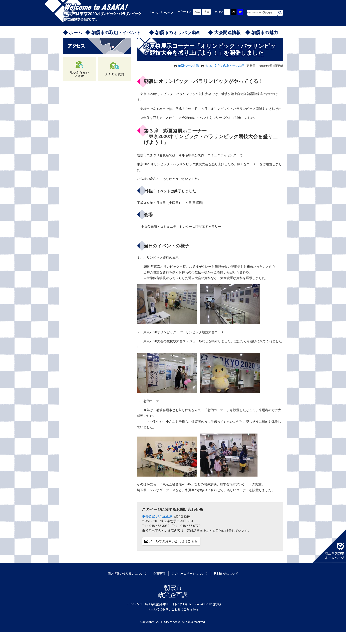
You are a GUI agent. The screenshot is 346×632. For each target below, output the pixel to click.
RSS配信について (226, 573)
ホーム (75, 32)
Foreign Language (162, 12)
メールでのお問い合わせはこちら (173, 541)
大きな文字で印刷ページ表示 (224, 65)
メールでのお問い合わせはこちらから (173, 609)
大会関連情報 (227, 32)
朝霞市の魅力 (264, 32)
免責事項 (159, 573)
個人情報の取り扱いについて (127, 573)
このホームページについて (190, 573)
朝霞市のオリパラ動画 (177, 32)
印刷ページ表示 (188, 65)
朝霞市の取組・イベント (116, 32)
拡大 (206, 11)
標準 (197, 11)
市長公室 (148, 516)
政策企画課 (164, 516)
